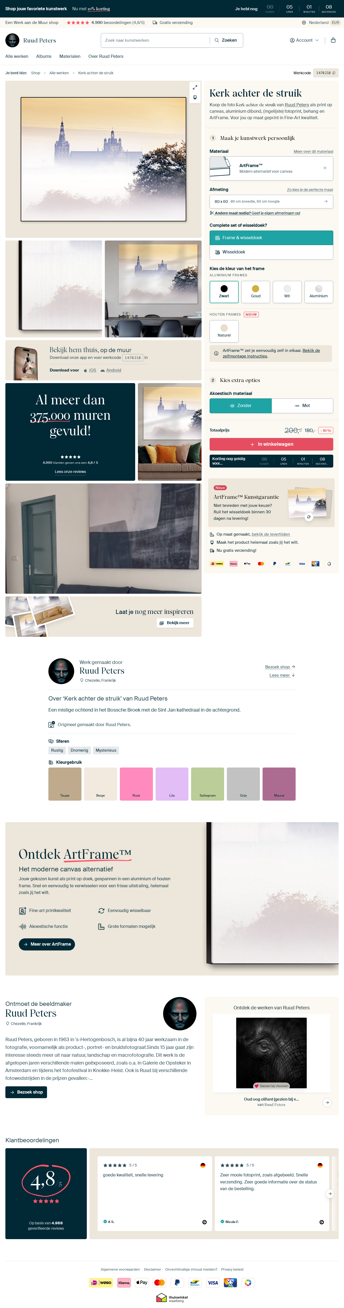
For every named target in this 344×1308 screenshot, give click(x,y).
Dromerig (79, 750)
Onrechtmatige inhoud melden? (191, 1269)
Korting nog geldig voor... (271, 461)
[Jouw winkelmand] (333, 40)
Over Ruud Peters (105, 56)
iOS (92, 370)
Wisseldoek (234, 252)
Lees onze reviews (70, 471)
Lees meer (280, 675)
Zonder (244, 405)
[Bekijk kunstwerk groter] (195, 87)
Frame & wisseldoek (242, 238)
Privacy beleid (232, 1269)
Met (306, 405)
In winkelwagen (275, 444)
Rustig (57, 750)
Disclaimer (152, 1269)
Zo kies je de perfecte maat (310, 189)
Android (113, 370)
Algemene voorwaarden (120, 1269)
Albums (43, 56)
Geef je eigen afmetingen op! (257, 213)
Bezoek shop (278, 667)
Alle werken (16, 56)
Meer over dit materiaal (313, 151)
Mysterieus (106, 750)
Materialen (69, 56)
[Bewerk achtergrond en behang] (195, 97)
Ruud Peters (39, 40)
